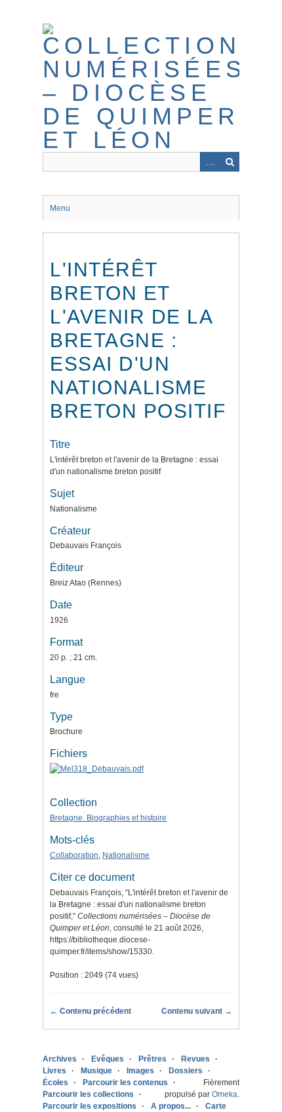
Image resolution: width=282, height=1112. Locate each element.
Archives (60, 1059)
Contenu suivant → (196, 1011)
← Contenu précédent (90, 1011)
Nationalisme (126, 855)
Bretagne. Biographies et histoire (108, 818)
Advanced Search (210, 162)
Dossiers (186, 1070)
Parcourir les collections (88, 1094)
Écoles (55, 1082)
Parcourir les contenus (125, 1082)
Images (140, 1070)
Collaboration (74, 855)
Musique (96, 1070)
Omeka (224, 1094)
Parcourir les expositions (89, 1106)
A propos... (171, 1106)
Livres (54, 1070)
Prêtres (152, 1059)
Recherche (229, 162)
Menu (60, 208)
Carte (215, 1106)
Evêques (107, 1059)
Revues (195, 1059)
